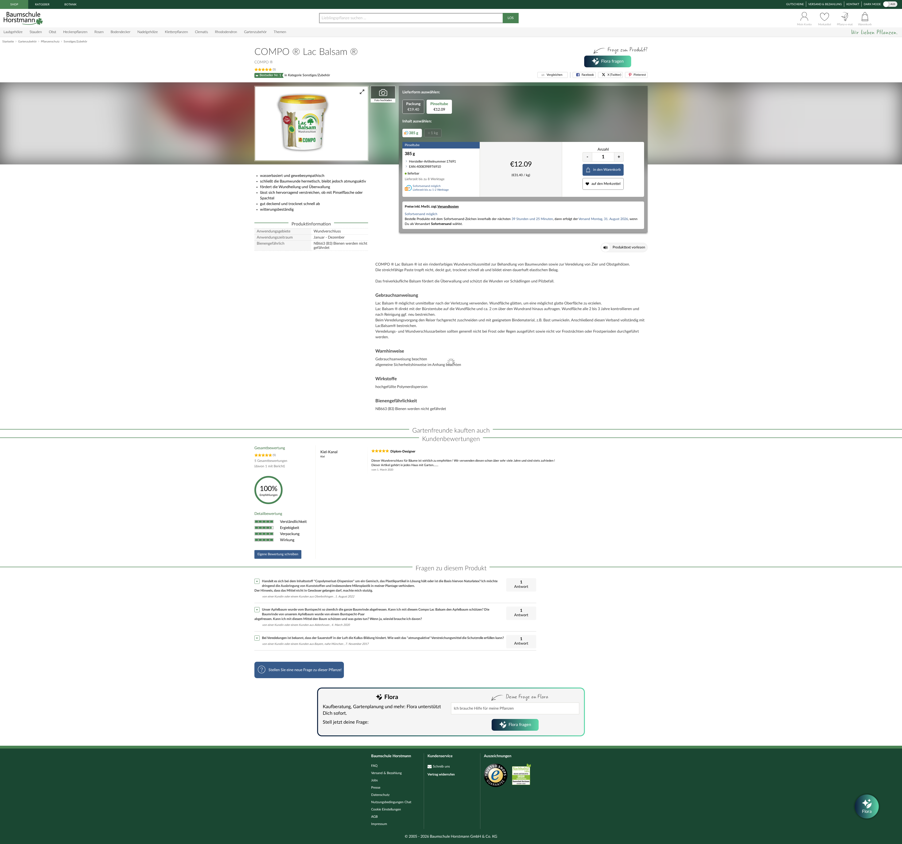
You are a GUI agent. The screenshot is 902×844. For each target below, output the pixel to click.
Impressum (379, 824)
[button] (552, 75)
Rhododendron (226, 32)
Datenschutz (380, 795)
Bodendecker (120, 32)
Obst (52, 32)
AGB (374, 816)
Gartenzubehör (255, 32)
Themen (280, 32)
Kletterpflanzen (176, 32)
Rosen (99, 32)
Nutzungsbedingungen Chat (391, 802)
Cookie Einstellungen (386, 809)
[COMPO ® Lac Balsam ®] (311, 123)
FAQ (374, 766)
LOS (511, 18)
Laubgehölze (13, 32)
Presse (375, 787)
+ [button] (619, 157)
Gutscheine (795, 4)
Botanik (70, 4)
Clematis (201, 32)
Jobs (374, 780)
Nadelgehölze (147, 32)
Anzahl (603, 149)
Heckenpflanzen (75, 32)
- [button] (587, 157)
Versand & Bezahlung (825, 4)
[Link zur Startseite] (23, 18)
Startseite (8, 41)
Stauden (36, 32)
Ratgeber (42, 4)
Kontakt (852, 4)
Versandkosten (448, 206)
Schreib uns (441, 766)
